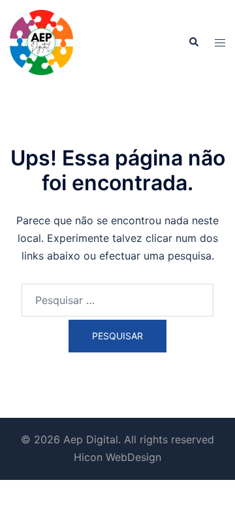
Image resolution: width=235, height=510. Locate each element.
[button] (193, 42)
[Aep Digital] (41, 41)
